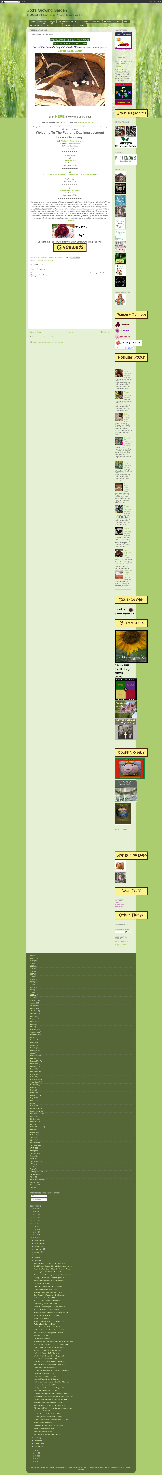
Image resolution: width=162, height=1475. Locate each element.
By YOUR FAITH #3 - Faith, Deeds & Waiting (123, 63)
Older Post (105, 332)
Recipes (33, 1132)
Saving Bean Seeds (70, 50)
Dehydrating (34, 1050)
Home (33, 22)
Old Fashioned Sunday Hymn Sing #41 (47, 1434)
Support (117, 22)
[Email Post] (66, 257)
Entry (68, 220)
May (36, 1261)
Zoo (31, 1187)
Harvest (33, 1087)
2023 (32, 990)
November (38, 1243)
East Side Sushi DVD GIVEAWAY (45, 1359)
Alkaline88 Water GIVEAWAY (44, 1373)
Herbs (32, 1092)
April (36, 1438)
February (37, 1443)
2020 (32, 982)
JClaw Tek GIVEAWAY (41, 1318)
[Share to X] (75, 257)
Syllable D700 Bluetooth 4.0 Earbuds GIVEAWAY (51, 1399)
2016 (32, 971)
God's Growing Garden (46, 10)
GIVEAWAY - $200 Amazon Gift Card (127, 575)
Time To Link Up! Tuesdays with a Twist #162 (49, 1333)
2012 (32, 961)
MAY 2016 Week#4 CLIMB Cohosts (46, 1309)
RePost (32, 1135)
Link (31, 1106)
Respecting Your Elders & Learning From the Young (52, 1269)
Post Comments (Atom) (48, 337)
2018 (32, 976)
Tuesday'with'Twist (36, 1172)
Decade (33, 1048)
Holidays (33, 1095)
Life (31, 1103)
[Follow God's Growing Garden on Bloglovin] (124, 349)
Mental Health (35, 1108)
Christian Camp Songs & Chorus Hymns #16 (49, 1306)
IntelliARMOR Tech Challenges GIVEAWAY (49, 1425)
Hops (48, 25)
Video (32, 1177)
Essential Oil (34, 1056)
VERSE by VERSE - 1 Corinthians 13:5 (47, 1350)
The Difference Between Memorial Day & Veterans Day (53, 1266)
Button (32, 1024)
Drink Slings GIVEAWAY (42, 1283)
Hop (31, 1098)
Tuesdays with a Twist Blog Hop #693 (127, 394)
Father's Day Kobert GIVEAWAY (45, 1324)
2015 (32, 969)
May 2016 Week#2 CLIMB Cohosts (46, 1379)
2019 (32, 979)
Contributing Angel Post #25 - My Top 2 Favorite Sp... (52, 1370)
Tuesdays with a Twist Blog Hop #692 (127, 464)
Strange (33, 1151)
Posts (35, 1196)
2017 (32, 974)
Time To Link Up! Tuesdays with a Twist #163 (49, 1295)
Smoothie (33, 1143)
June (36, 1258)
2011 (32, 958)
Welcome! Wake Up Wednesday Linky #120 (49, 1362)
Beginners (33, 1019)
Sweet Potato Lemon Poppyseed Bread (127, 487)
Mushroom (34, 1119)
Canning (33, 1029)
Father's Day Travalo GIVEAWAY (45, 1304)
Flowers (33, 1064)
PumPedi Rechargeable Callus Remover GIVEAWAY (52, 1393)
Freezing (33, 1066)
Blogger (82, 1469)
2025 (32, 995)
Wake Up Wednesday (37, 1179)
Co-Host (33, 1040)
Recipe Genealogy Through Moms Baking (127, 417)
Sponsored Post (35, 1145)
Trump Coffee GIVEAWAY (43, 1422)
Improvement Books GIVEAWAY (45, 1367)
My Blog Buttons (36, 25)
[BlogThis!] (73, 257)
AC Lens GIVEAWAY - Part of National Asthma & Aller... (53, 1408)
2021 (32, 984)
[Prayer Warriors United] (126, 740)
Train (32, 1169)
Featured (33, 1061)
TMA (32, 1164)
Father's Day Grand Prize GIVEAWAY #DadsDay (51, 1312)
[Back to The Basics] (126, 717)
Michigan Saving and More (72, 141)
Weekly (32, 1182)
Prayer (52, 22)
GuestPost (34, 1085)
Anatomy (33, 1013)
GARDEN (33, 1074)
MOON (32, 1116)
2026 (32, 998)
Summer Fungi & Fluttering (120, 945)
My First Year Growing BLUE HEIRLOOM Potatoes (51, 1344)
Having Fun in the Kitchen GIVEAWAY (47, 1327)
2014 (32, 966)
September (38, 1249)
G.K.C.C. (57, 25)
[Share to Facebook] (77, 257)
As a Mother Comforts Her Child (45, 1376)
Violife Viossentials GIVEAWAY (44, 1428)
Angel (32, 1016)
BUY (31, 1027)
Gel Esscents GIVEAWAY (42, 1338)
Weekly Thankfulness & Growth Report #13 (49, 1356)
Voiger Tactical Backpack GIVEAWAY (47, 1315)
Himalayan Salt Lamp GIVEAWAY (45, 1385)
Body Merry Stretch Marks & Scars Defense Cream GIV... (54, 1396)
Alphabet (33, 1011)
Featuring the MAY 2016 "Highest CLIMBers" (49, 1272)
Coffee (32, 1042)
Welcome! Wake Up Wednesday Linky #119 (49, 1402)
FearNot (33, 1058)
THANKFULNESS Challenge (74, 25)
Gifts (32, 1077)
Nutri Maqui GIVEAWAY (42, 1411)
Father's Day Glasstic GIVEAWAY (45, 1289)
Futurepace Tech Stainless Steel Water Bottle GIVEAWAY (54, 1341)
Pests (32, 1124)
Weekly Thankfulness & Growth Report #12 (49, 1388)
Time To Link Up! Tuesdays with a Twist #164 (49, 1263)
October (37, 1246)
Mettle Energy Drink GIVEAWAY (45, 1298)
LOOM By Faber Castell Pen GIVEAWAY (48, 1417)
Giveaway (39, 260)
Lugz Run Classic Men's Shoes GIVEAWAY (49, 1347)
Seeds (32, 1137)
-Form (72, 220)
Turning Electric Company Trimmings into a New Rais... (53, 1275)
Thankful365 (34, 1161)
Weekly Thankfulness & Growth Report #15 (49, 1278)
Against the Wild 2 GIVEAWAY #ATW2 (47, 1301)
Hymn (32, 1100)
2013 (32, 963)
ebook (32, 1053)
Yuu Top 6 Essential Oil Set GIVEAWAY (47, 1414)
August (37, 1252)
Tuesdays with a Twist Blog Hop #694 (127, 508)
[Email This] (71, 257)
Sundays (33, 1153)
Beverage (33, 1021)
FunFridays (34, 1071)
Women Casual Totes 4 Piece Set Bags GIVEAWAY (52, 1419)
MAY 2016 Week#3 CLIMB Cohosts (46, 1353)
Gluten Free (34, 1082)
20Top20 (33, 1000)
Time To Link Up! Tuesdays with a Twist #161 (49, 1364)
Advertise (107, 22)
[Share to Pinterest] (79, 257)
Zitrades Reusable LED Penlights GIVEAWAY (49, 1280)
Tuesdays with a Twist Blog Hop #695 (127, 372)
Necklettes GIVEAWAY (41, 1335)
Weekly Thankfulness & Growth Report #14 (49, 1321)
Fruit (32, 1069)
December (38, 1240)
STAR (32, 1148)
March (36, 1441)
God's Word (96, 22)
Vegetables (34, 1174)
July (36, 1255)
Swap (126, 22)
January (37, 1446)
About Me (42, 22)
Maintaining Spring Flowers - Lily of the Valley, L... (51, 1382)
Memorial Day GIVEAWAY (43, 1431)
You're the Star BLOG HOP (68, 22)
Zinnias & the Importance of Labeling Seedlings (128, 441)
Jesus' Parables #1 (121, 941)
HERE (60, 116)
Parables (33, 1121)
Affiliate (32, 1008)
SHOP (32, 1140)
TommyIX (120, 1467)
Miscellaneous (48, 260)
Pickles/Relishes (36, 1127)
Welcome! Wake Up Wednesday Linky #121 (49, 1330)
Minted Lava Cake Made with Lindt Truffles (127, 553)
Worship (85, 22)
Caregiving (34, 1032)
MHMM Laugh (35, 1111)
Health (32, 1090)
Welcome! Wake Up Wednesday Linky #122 (49, 1292)
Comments (37, 1200)
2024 (32, 992)
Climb (32, 1037)
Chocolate (33, 1035)
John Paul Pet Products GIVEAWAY (46, 1391)
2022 (32, 987)
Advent (32, 1003)
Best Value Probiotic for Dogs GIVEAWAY (48, 1286)
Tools (32, 1166)
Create (32, 1045)
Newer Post (35, 332)
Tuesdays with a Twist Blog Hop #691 (127, 530)
